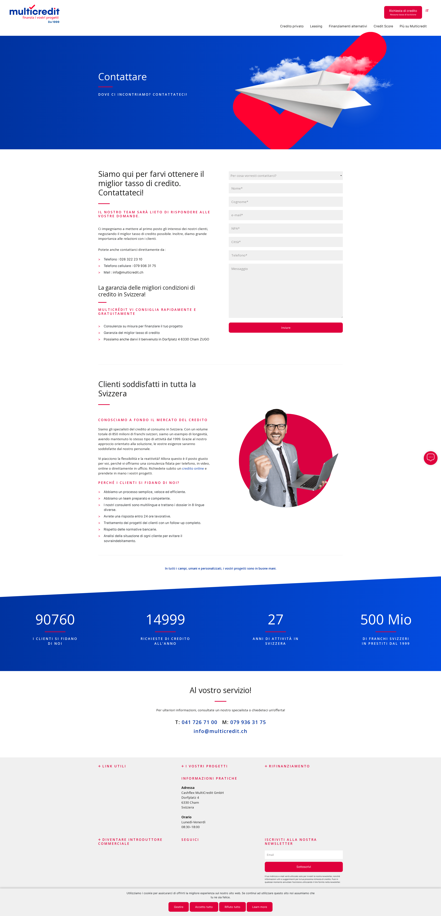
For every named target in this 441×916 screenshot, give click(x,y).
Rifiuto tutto (232, 907)
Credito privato (292, 26)
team (126, 498)
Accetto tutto (204, 907)
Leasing (316, 26)
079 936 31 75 (145, 266)
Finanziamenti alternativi (348, 26)
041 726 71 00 (199, 722)
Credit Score (383, 26)
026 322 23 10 (130, 259)
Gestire (178, 907)
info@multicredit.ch (128, 272)
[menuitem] (427, 10)
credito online (193, 468)
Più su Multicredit (413, 26)
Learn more (259, 907)
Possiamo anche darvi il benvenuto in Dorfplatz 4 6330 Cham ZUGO (156, 339)
